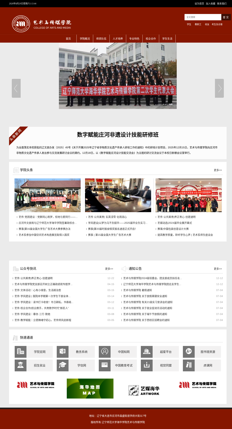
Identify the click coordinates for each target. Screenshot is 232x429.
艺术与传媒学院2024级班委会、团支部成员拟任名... (152, 278)
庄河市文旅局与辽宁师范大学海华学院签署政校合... (48, 222)
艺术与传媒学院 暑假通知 (137, 290)
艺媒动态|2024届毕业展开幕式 (175, 222)
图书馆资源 (208, 351)
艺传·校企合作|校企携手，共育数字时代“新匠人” (41, 308)
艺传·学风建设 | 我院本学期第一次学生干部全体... (42, 296)
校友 (207, 24)
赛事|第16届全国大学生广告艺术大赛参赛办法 (45, 228)
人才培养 (118, 38)
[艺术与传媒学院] (41, 33)
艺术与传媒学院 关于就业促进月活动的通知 (147, 308)
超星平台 (166, 351)
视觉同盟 (166, 365)
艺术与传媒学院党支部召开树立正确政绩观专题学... (43, 284)
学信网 (81, 365)
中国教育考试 (123, 365)
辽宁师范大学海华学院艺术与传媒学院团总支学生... (152, 284)
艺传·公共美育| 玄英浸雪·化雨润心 (107, 216)
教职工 (198, 24)
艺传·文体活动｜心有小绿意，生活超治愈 (37, 290)
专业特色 (134, 38)
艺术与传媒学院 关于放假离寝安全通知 (145, 296)
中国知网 (124, 351)
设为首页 (200, 3)
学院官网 (39, 351)
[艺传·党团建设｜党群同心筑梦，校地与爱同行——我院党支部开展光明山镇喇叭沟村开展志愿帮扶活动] (47, 211)
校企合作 (151, 38)
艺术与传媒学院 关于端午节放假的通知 (145, 314)
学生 (189, 24)
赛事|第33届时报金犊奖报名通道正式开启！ (112, 228)
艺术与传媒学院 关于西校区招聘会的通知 (146, 320)
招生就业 (39, 365)
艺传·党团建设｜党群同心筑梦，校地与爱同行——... (48, 216)
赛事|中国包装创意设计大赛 (173, 228)
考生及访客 (217, 24)
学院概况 (85, 38)
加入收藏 (211, 3)
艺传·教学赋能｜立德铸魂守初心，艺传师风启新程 (42, 320)
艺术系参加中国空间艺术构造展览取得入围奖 (44, 234)
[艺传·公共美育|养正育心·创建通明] (189, 211)
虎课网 (208, 365)
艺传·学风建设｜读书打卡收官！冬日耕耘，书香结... (43, 302)
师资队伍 (101, 38)
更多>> (218, 170)
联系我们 (222, 3)
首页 (68, 38)
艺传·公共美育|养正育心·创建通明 (177, 216)
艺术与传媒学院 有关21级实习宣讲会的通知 (148, 302)
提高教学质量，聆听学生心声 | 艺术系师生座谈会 (185, 234)
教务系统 (82, 351)
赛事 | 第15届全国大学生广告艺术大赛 (109, 234)
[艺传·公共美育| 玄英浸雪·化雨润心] (118, 211)
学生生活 (167, 38)
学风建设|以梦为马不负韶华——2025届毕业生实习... (118, 222)
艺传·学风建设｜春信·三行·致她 (32, 314)
